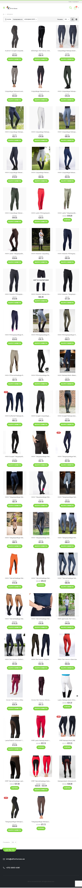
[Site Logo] (11, 8)
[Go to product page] (14, 36)
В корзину (67, 220)
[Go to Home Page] (3, 14)
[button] (4, 7)
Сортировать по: (18, 19)
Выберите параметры (14, 59)
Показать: (60, 19)
